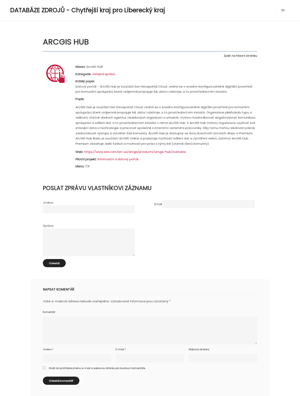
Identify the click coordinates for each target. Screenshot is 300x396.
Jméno (48, 202)
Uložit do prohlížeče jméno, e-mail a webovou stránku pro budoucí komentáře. (97, 368)
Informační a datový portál (118, 159)
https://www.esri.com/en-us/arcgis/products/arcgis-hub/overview (135, 152)
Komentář (49, 312)
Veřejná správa (103, 74)
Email (158, 204)
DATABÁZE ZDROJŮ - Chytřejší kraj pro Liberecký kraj (61, 10)
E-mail (121, 349)
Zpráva (48, 226)
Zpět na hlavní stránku (240, 55)
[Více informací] (283, 10)
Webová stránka (199, 349)
